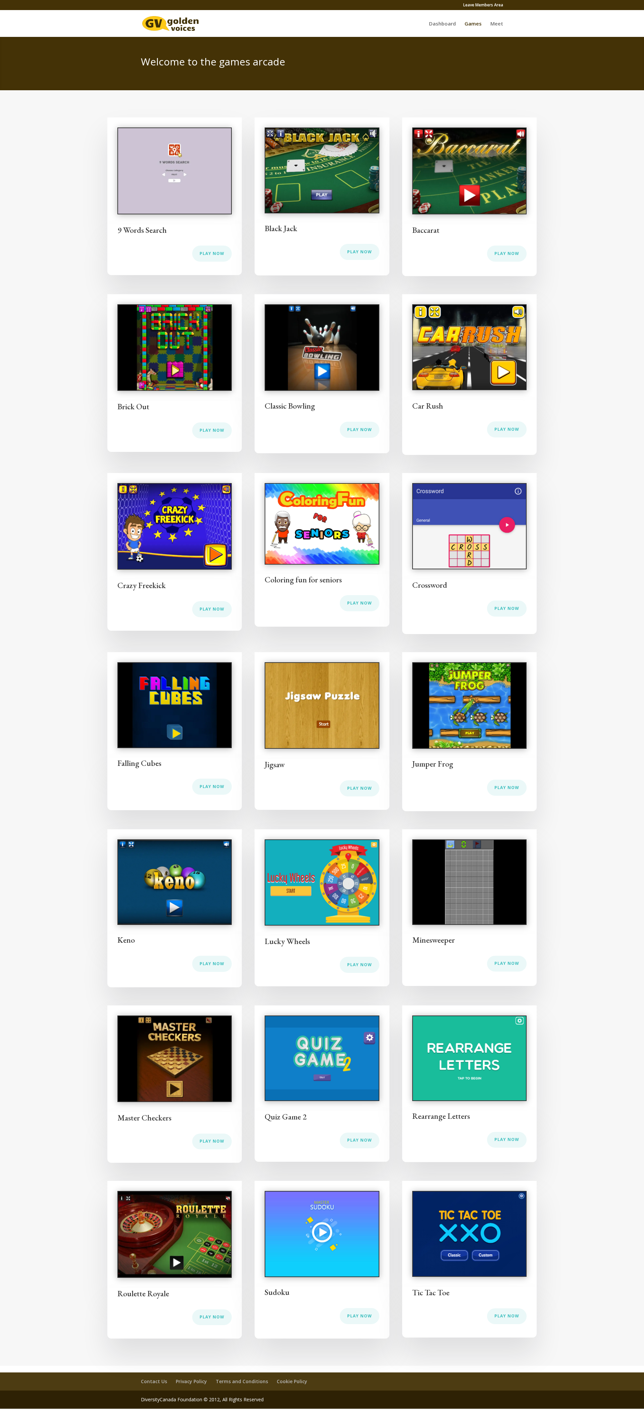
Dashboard (442, 24)
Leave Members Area (483, 5)
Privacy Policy (191, 1381)
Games (473, 24)
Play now (212, 253)
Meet (496, 24)
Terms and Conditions (242, 1381)
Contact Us (154, 1381)
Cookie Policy (292, 1381)
